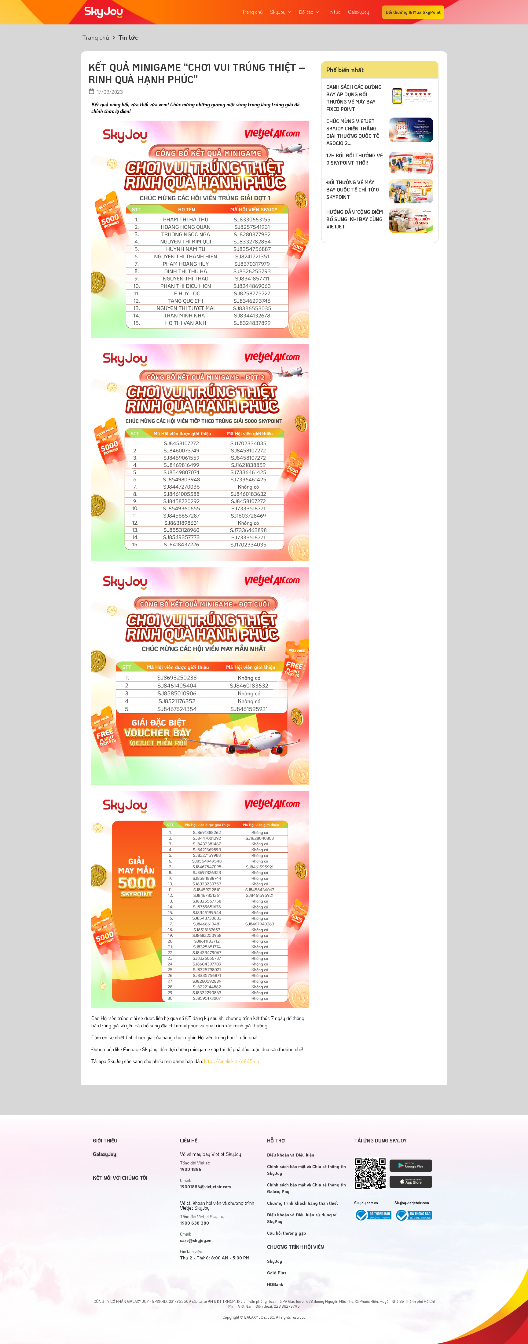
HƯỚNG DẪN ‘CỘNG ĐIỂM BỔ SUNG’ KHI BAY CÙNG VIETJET (354, 219)
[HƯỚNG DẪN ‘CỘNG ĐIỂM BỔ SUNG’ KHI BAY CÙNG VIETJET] (411, 220)
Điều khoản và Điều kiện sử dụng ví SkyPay (301, 1218)
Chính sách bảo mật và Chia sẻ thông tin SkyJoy (306, 1170)
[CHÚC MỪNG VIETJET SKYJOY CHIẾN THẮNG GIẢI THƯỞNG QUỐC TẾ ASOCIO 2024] (411, 129)
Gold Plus (276, 1273)
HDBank (275, 1284)
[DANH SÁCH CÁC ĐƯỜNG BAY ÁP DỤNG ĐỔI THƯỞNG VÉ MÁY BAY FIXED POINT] (411, 95)
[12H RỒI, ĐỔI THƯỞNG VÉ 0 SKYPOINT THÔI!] (411, 162)
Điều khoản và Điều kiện (290, 1155)
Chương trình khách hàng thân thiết (302, 1203)
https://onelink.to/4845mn (231, 1061)
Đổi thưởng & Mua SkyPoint (413, 12)
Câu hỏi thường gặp (286, 1233)
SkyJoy (274, 1261)
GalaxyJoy (104, 1154)
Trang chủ (95, 37)
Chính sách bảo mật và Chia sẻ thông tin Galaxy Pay (306, 1188)
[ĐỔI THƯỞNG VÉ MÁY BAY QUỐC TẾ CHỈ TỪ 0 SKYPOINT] (411, 190)
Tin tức (128, 37)
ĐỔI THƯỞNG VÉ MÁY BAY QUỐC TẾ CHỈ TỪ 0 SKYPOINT (352, 189)
